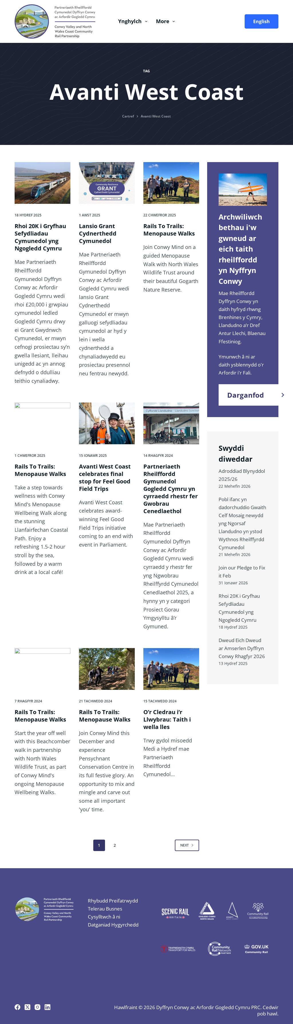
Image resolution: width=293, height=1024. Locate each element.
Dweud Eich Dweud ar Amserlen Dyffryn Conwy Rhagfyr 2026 (242, 648)
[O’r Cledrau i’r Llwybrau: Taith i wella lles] (171, 669)
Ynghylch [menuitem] (130, 21)
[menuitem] (259, 21)
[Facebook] (17, 1007)
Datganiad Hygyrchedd (113, 924)
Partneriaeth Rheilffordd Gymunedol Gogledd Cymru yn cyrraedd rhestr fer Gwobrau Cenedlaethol (170, 489)
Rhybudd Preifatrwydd (113, 900)
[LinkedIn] (47, 1007)
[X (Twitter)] (27, 1007)
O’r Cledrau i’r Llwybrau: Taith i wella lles (167, 719)
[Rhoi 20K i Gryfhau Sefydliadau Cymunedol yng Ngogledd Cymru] (42, 183)
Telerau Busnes (105, 908)
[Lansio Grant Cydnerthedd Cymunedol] (107, 183)
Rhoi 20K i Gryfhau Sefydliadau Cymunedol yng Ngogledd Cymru (40, 237)
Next (184, 845)
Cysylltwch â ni (104, 916)
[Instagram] (37, 1007)
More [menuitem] (162, 21)
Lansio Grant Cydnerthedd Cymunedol (97, 233)
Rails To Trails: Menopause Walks (169, 229)
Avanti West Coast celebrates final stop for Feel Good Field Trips (105, 478)
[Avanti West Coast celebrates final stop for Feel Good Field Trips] (107, 423)
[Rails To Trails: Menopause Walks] (171, 183)
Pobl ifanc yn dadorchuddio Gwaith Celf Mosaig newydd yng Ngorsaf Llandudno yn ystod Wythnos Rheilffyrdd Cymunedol (242, 523)
